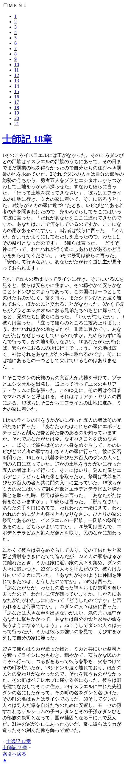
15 (16, 91)
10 (16, 64)
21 (16, 123)
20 (16, 118)
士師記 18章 (27, 139)
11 (16, 69)
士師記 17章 (18, 741)
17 (16, 102)
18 (16, 107)
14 (16, 86)
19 (16, 112)
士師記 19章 (14, 747)
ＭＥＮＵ (17, 5)
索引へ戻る (14, 753)
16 (16, 96)
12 (16, 75)
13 (16, 80)
